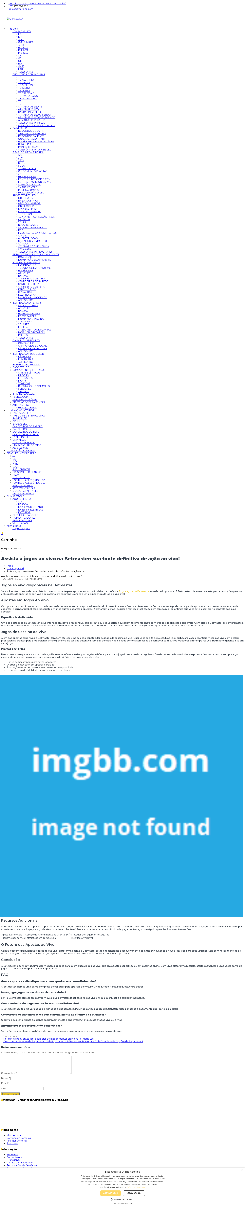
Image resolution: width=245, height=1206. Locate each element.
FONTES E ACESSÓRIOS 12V (34, 179)
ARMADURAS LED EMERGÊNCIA (36, 117)
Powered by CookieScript (122, 1204)
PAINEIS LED (19, 418)
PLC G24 (23, 47)
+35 (10, 6)
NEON (21, 163)
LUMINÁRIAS (25, 359)
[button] (122, 1199)
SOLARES (23, 324)
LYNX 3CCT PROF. (28, 208)
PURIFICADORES (22, 520)
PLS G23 (23, 53)
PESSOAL (23, 504)
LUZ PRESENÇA (27, 294)
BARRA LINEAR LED (29, 112)
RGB (20, 230)
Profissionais (13, 1160)
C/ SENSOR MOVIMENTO (32, 241)
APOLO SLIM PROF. (29, 203)
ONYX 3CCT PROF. (28, 206)
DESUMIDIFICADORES (25, 515)
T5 (19, 101)
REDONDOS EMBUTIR (31, 131)
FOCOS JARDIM (27, 316)
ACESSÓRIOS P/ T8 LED (31, 122)
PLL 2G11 (23, 50)
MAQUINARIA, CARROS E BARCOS (37, 233)
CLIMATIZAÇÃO (16, 496)
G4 (20, 55)
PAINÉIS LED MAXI (28, 147)
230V (21, 160)
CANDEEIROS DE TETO (31, 286)
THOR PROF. (25, 214)
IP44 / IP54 (24, 144)
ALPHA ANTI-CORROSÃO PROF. (36, 217)
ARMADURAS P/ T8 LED (31, 120)
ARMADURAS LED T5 (30, 106)
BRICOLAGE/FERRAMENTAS (28, 402)
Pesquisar (6, 548)
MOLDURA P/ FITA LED (31, 192)
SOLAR (22, 165)
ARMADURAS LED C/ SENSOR (35, 114)
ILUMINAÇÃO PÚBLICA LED (28, 354)
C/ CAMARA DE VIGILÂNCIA (33, 246)
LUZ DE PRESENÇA (23, 442)
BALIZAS (23, 276)
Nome (5, 1078)
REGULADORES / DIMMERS (34, 386)
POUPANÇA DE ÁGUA (24, 399)
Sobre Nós (12, 1154)
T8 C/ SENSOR (26, 85)
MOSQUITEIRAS (27, 407)
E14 (20, 36)
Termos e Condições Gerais (22, 1165)
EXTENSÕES (25, 378)
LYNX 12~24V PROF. (29, 211)
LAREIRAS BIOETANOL (31, 507)
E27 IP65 (23, 327)
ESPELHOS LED (27, 289)
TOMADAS (24, 383)
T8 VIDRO (24, 82)
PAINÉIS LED (19, 128)
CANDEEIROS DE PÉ (24, 429)
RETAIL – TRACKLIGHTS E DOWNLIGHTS (35, 254)
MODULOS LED (27, 176)
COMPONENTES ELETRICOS (28, 370)
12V (20, 155)
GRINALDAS (25, 292)
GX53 (21, 66)
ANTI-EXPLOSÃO (28, 238)
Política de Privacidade (20, 1162)
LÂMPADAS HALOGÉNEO (32, 297)
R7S (20, 63)
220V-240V (24, 249)
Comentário (9, 1073)
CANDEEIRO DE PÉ (29, 284)
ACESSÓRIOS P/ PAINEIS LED (34, 149)
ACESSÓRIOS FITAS (29, 184)
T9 (19, 104)
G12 (20, 61)
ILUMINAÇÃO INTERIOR (26, 262)
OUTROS (23, 391)
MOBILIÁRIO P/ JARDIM (31, 332)
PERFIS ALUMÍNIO (28, 190)
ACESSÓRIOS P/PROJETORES (35, 251)
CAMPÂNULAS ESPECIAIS (32, 345)
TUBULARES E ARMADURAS (28, 74)
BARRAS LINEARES (29, 313)
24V (20, 157)
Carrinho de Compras (19, 1138)
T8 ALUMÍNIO (26, 79)
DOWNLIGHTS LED (29, 257)
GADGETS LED (20, 367)
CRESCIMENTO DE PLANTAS (34, 329)
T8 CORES (24, 90)
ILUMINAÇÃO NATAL (24, 394)
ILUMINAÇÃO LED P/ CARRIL (34, 260)
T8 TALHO (24, 88)
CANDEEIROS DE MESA (31, 278)
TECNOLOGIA (20, 397)
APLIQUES (24, 273)
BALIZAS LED (20, 423)
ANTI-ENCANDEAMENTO (32, 227)
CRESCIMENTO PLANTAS (32, 171)
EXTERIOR (24, 512)
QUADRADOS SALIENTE (32, 139)
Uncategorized (15, 568)
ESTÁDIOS (24, 219)
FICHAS (22, 380)
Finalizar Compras (17, 1140)
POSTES (23, 335)
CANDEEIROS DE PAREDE (33, 281)
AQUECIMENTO (21, 499)
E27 (20, 34)
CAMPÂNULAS (26, 343)
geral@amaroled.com (21, 9)
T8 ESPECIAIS (26, 93)
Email (5, 1083)
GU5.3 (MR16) (25, 42)
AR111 (21, 45)
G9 (19, 58)
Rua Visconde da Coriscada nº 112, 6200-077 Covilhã (37, 3)
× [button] (242, 1171)
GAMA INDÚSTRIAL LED (26, 340)
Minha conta (14, 526)
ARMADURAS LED (28, 109)
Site (3, 1088)
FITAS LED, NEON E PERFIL (28, 152)
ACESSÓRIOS (25, 71)
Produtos (12, 28)
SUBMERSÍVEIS (27, 168)
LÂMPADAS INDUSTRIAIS (32, 348)
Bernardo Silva (33, 579)
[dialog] (122, 1187)
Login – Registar (21, 528)
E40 (20, 69)
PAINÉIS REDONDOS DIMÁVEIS (36, 141)
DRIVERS (23, 375)
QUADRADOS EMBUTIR (32, 133)
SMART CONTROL (28, 187)
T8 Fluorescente (27, 98)
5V (19, 174)
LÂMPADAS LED (21, 31)
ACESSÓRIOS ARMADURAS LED (36, 125)
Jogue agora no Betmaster (134, 591)
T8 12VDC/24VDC (28, 96)
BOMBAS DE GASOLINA (26, 364)
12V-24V (22, 235)
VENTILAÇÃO (20, 523)
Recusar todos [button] (133, 1193)
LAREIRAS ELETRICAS (30, 509)
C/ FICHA (23, 243)
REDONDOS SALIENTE (31, 136)
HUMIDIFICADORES (23, 517)
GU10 (21, 39)
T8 (19, 77)
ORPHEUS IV (25, 198)
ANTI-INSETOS (20, 405)
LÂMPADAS (24, 356)
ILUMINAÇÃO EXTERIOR (26, 303)
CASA (21, 501)
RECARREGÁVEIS (28, 225)
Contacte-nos (14, 1157)
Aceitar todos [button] (110, 1193)
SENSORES (24, 388)
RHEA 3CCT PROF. (28, 200)
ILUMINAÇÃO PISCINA (31, 319)
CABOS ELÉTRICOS (29, 372)
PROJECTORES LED (24, 195)
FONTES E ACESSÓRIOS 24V (34, 182)
